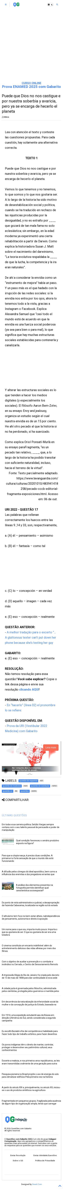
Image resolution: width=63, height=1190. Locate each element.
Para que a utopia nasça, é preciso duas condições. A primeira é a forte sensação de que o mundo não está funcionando (27, 858)
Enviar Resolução (18, 1155)
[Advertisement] (31, 45)
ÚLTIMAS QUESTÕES (14, 815)
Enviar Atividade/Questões (45, 1155)
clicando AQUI (29, 689)
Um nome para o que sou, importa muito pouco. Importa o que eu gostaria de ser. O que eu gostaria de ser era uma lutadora (29, 932)
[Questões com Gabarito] (16, 5)
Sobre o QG (18, 1161)
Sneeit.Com (37, 1184)
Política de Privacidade (45, 1161)
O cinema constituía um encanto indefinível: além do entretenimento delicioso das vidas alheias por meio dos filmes (29, 948)
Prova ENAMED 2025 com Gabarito (31, 87)
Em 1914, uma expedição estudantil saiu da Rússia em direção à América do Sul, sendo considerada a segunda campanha (29, 1018)
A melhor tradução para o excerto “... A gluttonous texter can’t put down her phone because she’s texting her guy (30, 637)
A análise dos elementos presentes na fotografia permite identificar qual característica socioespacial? (34, 888)
